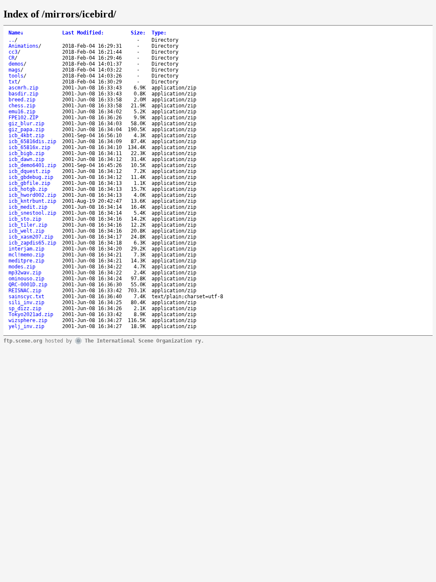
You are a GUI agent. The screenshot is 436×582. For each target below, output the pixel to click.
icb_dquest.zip (29, 171)
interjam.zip (26, 249)
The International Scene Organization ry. (144, 340)
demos (16, 64)
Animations (23, 46)
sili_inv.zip (26, 302)
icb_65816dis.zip (32, 141)
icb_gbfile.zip (29, 183)
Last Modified (83, 33)
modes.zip (22, 267)
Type (159, 33)
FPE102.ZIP (23, 118)
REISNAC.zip (25, 291)
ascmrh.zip (23, 88)
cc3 (13, 52)
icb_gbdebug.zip (31, 177)
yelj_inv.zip (26, 326)
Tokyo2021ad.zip (31, 314)
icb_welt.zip (26, 231)
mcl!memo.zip (26, 255)
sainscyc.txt (26, 297)
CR (11, 58)
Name (16, 33)
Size (138, 33)
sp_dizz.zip (25, 308)
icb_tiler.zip (28, 225)
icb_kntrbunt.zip (32, 201)
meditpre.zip (26, 261)
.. (11, 40)
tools (16, 76)
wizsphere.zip (28, 320)
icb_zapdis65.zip (32, 243)
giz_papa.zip (26, 130)
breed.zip (22, 100)
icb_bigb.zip (26, 153)
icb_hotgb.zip (28, 189)
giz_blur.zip (26, 124)
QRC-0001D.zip (28, 285)
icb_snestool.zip (32, 213)
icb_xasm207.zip (31, 237)
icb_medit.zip (28, 207)
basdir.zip (23, 94)
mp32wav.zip (25, 273)
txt (13, 82)
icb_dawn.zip (26, 159)
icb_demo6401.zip (32, 165)
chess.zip (22, 106)
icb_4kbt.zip (26, 135)
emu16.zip (22, 112)
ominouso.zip (26, 279)
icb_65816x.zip (29, 147)
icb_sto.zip (25, 219)
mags (14, 70)
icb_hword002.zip (32, 195)
